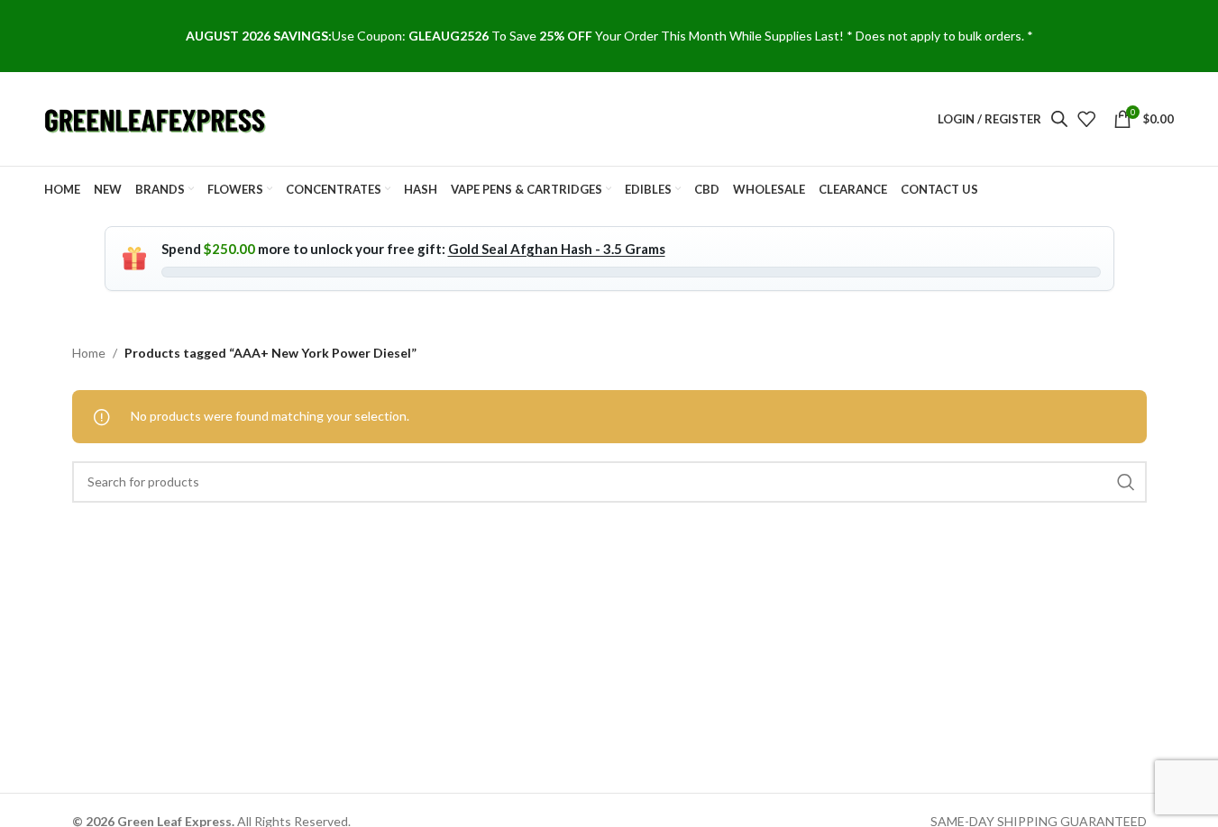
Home (88, 352)
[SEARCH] (1126, 482)
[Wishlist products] (1086, 119)
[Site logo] (157, 117)
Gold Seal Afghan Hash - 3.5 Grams (556, 249)
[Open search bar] (1059, 118)
